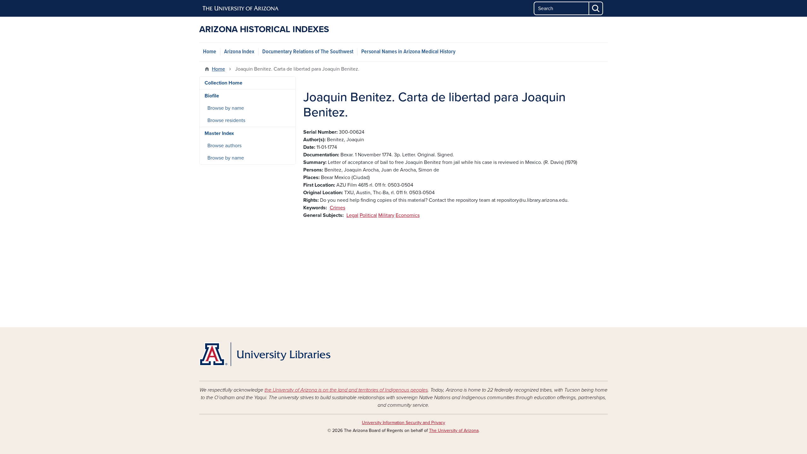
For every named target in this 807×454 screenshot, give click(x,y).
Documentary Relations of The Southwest (307, 51)
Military (386, 215)
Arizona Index (239, 51)
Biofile (212, 96)
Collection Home (223, 83)
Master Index (219, 133)
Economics (408, 215)
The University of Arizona (454, 430)
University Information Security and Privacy (403, 422)
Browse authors (224, 146)
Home (209, 51)
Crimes (337, 208)
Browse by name (225, 108)
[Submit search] (596, 8)
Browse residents (226, 120)
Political (368, 215)
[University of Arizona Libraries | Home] (264, 354)
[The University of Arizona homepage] (240, 8)
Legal (352, 215)
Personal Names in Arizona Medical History (408, 51)
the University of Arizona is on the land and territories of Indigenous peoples (346, 390)
